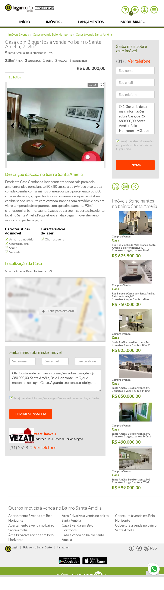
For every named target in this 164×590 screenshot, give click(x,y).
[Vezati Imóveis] (21, 435)
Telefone (82, 361)
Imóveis (53, 22)
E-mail (48, 361)
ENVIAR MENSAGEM (30, 414)
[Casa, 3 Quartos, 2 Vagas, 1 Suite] (135, 272)
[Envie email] (125, 186)
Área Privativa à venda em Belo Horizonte (31, 537)
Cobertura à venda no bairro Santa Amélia (136, 527)
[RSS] (150, 550)
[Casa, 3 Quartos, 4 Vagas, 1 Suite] (135, 223)
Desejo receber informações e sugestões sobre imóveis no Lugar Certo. (55, 398)
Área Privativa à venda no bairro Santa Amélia (85, 518)
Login (15, 547)
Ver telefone (45, 447)
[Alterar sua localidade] (125, 10)
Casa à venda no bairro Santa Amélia (83, 537)
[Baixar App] (69, 564)
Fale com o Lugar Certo (37, 547)
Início (24, 22)
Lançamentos (91, 22)
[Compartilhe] (135, 186)
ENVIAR (135, 165)
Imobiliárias (131, 22)
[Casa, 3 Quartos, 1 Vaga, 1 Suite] (135, 320)
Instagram (63, 547)
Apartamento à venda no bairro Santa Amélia (31, 527)
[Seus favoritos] (115, 186)
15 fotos (15, 77)
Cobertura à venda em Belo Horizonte (135, 518)
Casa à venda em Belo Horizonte (77, 527)
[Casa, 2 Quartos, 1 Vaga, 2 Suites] (135, 458)
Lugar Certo (19, 8)
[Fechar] (149, 565)
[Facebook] (131, 550)
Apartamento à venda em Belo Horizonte (30, 518)
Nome (15, 361)
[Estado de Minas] (44, 7)
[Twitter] (139, 550)
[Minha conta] (144, 10)
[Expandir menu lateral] (154, 10)
